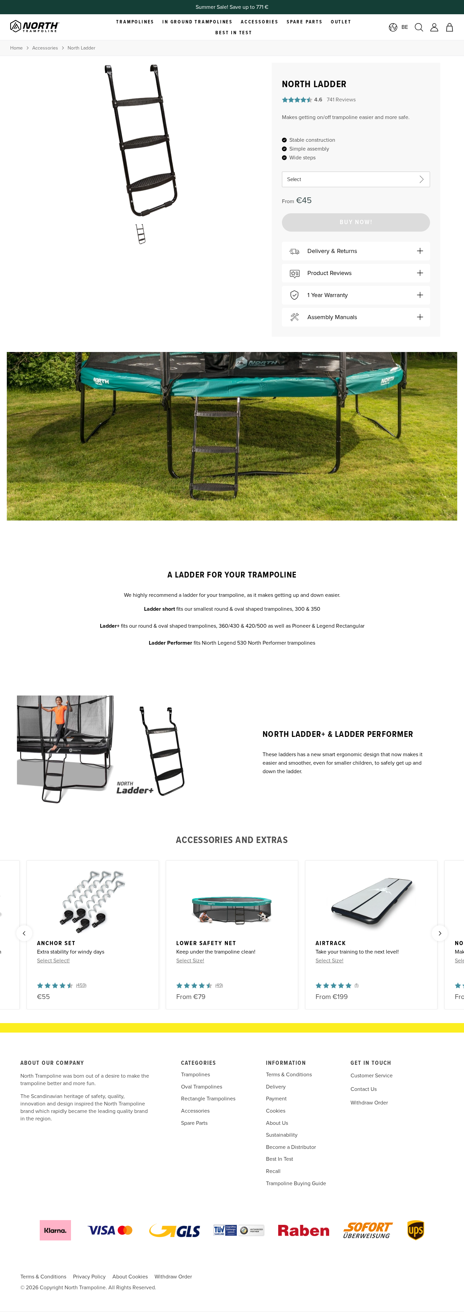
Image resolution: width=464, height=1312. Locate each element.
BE (404, 27)
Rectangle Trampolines (208, 1098)
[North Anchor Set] (92, 901)
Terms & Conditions (289, 1074)
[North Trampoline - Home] (43, 27)
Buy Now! (356, 222)
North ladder (81, 48)
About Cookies (130, 1276)
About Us (277, 1123)
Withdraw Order (369, 1102)
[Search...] (419, 27)
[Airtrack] (371, 901)
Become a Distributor (291, 1147)
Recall (273, 1171)
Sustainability (282, 1135)
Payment (276, 1098)
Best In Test (279, 1159)
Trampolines (195, 1074)
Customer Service (372, 1075)
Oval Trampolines (201, 1086)
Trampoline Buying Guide (296, 1183)
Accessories (45, 48)
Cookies (275, 1111)
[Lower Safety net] (232, 901)
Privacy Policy (89, 1276)
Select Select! (53, 960)
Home (16, 48)
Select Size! (190, 960)
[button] (356, 251)
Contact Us (364, 1089)
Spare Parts (194, 1123)
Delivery (276, 1086)
